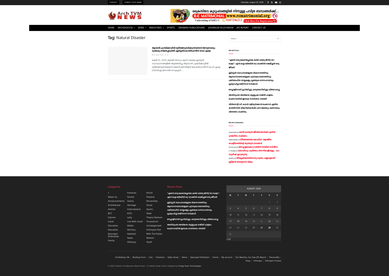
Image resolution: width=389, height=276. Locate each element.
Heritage (131, 205)
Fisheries (131, 193)
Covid (111, 221)
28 (261, 228)
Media (130, 226)
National (131, 234)
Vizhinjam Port (153, 230)
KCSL (129, 213)
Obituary (131, 242)
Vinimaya (257, 261)
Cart (151, 257)
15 (269, 215)
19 (246, 221)
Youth (149, 242)
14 (261, 215)
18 (238, 221)
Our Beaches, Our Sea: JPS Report (250, 257)
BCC (110, 213)
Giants (130, 201)
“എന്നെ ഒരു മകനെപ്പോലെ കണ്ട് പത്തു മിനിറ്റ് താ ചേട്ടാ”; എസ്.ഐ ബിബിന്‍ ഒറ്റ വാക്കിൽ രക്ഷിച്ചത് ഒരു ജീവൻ (254, 64)
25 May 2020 (158, 55)
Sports (171, 28)
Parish (149, 193)
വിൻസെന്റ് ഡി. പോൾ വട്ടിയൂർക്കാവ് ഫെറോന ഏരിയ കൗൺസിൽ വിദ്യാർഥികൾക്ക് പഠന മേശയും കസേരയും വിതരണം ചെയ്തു (254, 108)
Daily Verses (173, 257)
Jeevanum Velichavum (220, 28)
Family (111, 240)
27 (254, 228)
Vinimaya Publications (191, 28)
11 (238, 215)
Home (111, 28)
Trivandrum (152, 221)
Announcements (116, 201)
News (141, 28)
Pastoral (150, 197)
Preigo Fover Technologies (190, 266)
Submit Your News (133, 2)
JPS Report (243, 28)
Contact (113, 2)
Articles (111, 209)
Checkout (160, 257)
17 (230, 221)
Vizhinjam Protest (273, 261)
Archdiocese (125, 28)
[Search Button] (278, 39)
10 (230, 215)
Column (112, 217)
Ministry (131, 230)
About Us (112, 197)
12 (246, 215)
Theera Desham (154, 217)
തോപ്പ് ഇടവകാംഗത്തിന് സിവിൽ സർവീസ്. (258, 147)
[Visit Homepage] (125, 15)
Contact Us (259, 28)
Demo (184, 257)
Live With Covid (135, 221)
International (134, 209)
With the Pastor (154, 234)
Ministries (155, 28)
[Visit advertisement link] (225, 16)
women (150, 238)
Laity (129, 217)
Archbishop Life (122, 257)
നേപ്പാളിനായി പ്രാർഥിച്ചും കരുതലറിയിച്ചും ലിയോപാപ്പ (254, 90)
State (148, 213)
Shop (248, 261)
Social (149, 205)
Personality (152, 201)
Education (113, 226)
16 (277, 215)
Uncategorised (153, 226)
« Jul (228, 239)
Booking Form (139, 257)
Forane (130, 197)
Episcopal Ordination (113, 235)
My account (226, 257)
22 (269, 221)
